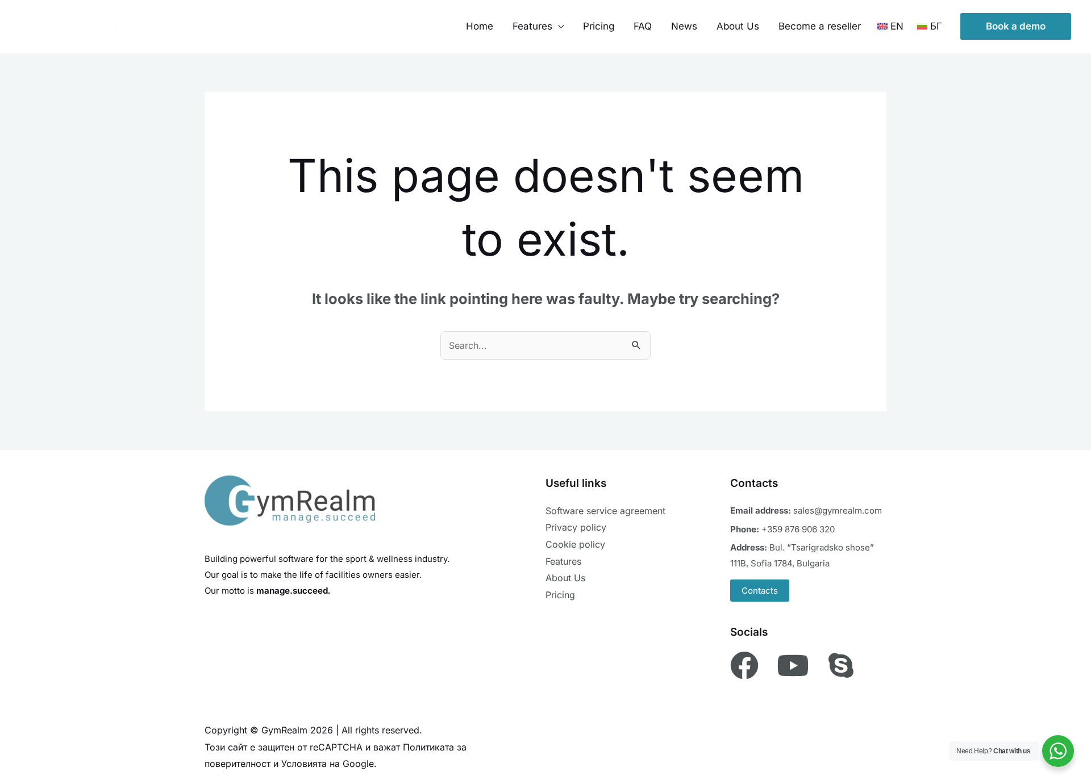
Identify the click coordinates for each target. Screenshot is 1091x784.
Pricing (598, 26)
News (684, 26)
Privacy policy (576, 527)
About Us (738, 26)
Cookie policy (575, 544)
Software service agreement (605, 510)
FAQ (643, 26)
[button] (1015, 26)
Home (479, 26)
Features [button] (532, 26)
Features (563, 561)
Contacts (760, 590)
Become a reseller (819, 26)
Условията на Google (327, 763)
